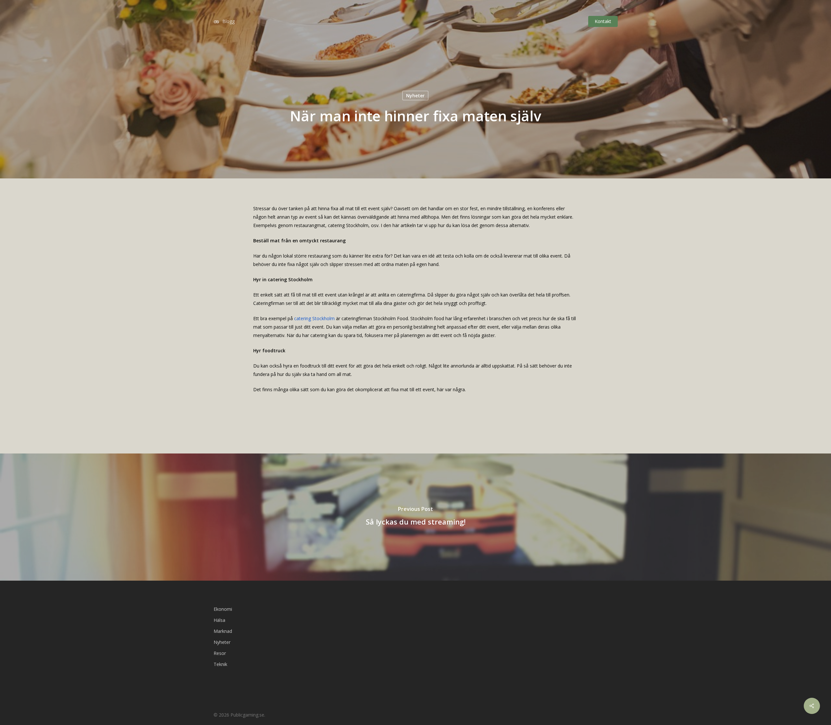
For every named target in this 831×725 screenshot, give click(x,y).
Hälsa (219, 620)
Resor (220, 653)
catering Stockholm (315, 318)
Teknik (220, 664)
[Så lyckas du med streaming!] (415, 517)
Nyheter (415, 95)
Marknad (223, 631)
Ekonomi (223, 609)
